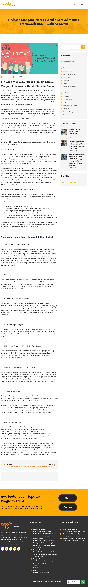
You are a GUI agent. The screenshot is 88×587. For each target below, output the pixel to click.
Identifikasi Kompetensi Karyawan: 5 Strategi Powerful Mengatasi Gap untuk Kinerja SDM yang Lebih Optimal (76, 144)
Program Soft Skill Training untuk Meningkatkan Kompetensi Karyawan (76, 132)
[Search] (83, 47)
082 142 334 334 (38, 568)
